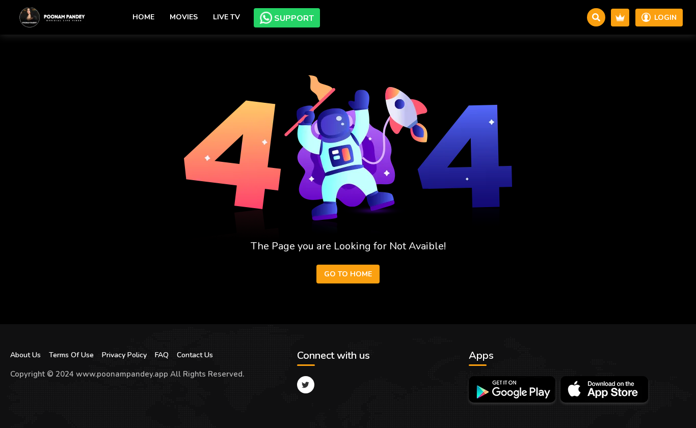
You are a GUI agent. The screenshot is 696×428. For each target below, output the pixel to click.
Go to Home (348, 274)
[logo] (51, 17)
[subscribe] (620, 17)
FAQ (162, 355)
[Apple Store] (604, 389)
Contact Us (195, 355)
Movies (184, 17)
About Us (25, 355)
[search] (596, 17)
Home (143, 17)
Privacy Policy (124, 355)
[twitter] (305, 384)
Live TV (226, 17)
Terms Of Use (71, 355)
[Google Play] (512, 389)
